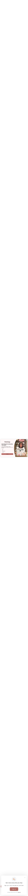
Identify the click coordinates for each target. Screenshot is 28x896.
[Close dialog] (26, 439)
